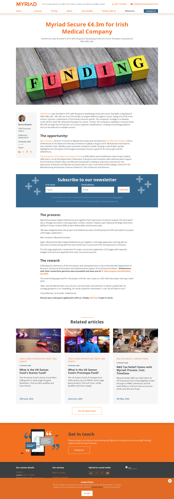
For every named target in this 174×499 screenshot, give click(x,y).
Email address (88, 184)
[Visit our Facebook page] (102, 473)
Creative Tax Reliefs (60, 477)
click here (93, 298)
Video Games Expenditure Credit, (36, 358)
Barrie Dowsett (25, 124)
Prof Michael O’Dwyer (115, 141)
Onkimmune (45, 113)
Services (38, 11)
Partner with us (109, 11)
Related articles (87, 322)
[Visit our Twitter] (96, 473)
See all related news (87, 411)
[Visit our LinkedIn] (91, 473)
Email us (19, 472)
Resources (129, 11)
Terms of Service (108, 201)
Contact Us (151, 11)
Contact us (79, 450)
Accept (87, 493)
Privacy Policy (117, 197)
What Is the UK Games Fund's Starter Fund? (34, 371)
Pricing (54, 11)
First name (50, 184)
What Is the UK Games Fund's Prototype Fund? (83, 371)
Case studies (87, 11)
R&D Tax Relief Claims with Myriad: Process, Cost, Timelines (134, 370)
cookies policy (97, 487)
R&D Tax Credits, (125, 358)
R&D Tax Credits (58, 472)
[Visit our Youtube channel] (107, 473)
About (69, 11)
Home (18, 11)
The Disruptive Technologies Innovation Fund (60, 156)
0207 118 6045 (120, 4)
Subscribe (123, 189)
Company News (140, 358)
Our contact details (25, 467)
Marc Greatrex (46, 141)
